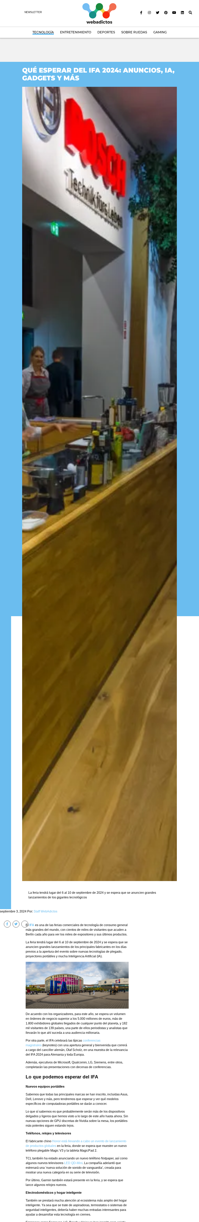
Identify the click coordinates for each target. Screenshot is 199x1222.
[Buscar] (190, 13)
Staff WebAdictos (45, 911)
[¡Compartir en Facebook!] (7, 924)
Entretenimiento (75, 32)
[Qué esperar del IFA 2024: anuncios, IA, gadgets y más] (99, 483)
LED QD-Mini (73, 1163)
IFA (31, 925)
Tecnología (43, 32)
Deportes (106, 32)
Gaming (160, 32)
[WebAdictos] (99, 13)
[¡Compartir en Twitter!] (16, 924)
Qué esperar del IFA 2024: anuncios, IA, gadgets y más (98, 74)
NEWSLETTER (33, 12)
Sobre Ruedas (134, 32)
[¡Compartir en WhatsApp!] (24, 924)
